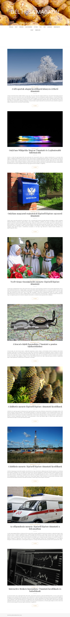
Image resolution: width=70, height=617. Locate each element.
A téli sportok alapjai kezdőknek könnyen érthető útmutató (35, 90)
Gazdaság (49, 26)
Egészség (21, 26)
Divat (16, 26)
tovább (35, 105)
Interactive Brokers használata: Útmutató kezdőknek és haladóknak (35, 589)
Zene (44, 26)
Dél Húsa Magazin (35, 11)
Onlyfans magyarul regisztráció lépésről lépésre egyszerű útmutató (35, 214)
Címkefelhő (37, 30)
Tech (40, 26)
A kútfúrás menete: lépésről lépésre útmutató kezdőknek (35, 466)
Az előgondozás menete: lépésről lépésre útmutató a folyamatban (35, 527)
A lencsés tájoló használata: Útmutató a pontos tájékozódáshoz (35, 345)
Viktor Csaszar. (19, 615)
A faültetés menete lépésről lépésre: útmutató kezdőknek (35, 406)
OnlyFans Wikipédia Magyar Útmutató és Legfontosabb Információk (35, 151)
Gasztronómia (28, 26)
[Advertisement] (35, 39)
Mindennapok (57, 26)
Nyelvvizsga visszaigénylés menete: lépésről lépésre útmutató (35, 282)
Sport (32, 30)
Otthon (36, 26)
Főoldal (11, 26)
